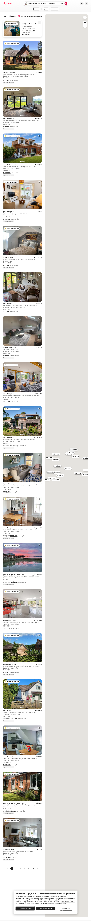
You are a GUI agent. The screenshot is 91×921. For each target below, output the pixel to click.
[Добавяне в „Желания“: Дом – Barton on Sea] (39, 135)
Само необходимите (45, 908)
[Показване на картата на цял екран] (85, 17)
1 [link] (11, 868)
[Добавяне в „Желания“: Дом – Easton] (39, 274)
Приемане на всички (25, 908)
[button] (32, 31)
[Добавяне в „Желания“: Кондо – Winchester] (39, 455)
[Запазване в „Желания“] (39, 22)
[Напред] (37, 868)
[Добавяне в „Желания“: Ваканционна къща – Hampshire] (39, 545)
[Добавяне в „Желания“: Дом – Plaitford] (39, 727)
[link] (7, 868)
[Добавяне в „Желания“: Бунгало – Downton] (39, 43)
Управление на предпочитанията (66, 909)
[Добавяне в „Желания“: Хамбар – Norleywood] (39, 635)
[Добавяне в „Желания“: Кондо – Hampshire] (39, 820)
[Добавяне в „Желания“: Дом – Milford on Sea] (39, 591)
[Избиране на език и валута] (82, 3)
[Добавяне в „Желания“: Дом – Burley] (39, 681)
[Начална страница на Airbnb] (7, 3)
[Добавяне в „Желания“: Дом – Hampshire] (39, 89)
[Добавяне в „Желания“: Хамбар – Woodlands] (39, 318)
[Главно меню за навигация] (86, 3)
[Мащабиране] (85, 22)
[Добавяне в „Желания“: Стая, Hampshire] (39, 228)
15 (33, 868)
